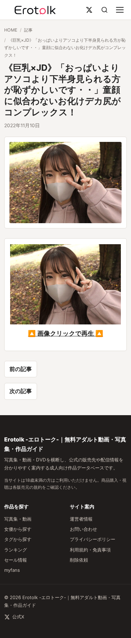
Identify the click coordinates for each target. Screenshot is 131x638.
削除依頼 (79, 560)
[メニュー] (120, 10)
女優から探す (17, 529)
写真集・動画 (17, 519)
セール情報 (15, 560)
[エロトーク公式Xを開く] (89, 10)
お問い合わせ (83, 529)
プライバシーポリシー (92, 539)
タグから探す (17, 539)
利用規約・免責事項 (90, 550)
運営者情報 (81, 519)
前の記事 (20, 368)
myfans (12, 570)
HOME (10, 30)
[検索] (104, 10)
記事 (28, 30)
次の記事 (20, 391)
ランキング (15, 550)
